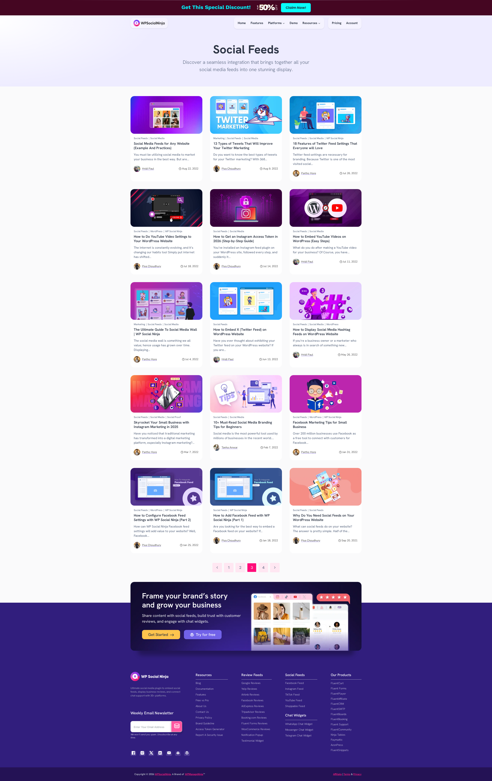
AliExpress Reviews (252, 706)
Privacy (357, 774)
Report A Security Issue (209, 735)
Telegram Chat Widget (298, 735)
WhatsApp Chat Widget (298, 724)
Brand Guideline (205, 723)
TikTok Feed (292, 694)
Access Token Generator (210, 729)
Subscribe (176, 726)
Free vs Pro (202, 700)
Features (257, 23)
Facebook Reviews (252, 700)
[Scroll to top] (482, 765)
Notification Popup (252, 735)
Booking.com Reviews (254, 717)
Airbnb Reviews (250, 694)
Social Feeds (141, 138)
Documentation (205, 688)
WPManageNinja (194, 774)
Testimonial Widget (252, 740)
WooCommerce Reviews (255, 729)
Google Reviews (250, 683)
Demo (294, 23)
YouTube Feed (293, 700)
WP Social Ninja (334, 138)
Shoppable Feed (295, 706)
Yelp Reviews (249, 688)
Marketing (219, 138)
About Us (201, 706)
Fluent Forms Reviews (254, 723)
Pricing (336, 23)
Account (352, 23)
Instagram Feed (294, 688)
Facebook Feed (294, 683)
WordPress (156, 231)
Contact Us (202, 712)
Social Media (157, 138)
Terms (346, 774)
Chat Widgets (295, 715)
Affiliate (337, 774)
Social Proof (174, 417)
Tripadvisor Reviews (253, 712)
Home (242, 23)
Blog (198, 683)
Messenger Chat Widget (299, 729)
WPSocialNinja (163, 774)
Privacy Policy (204, 717)
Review (247, 675)
